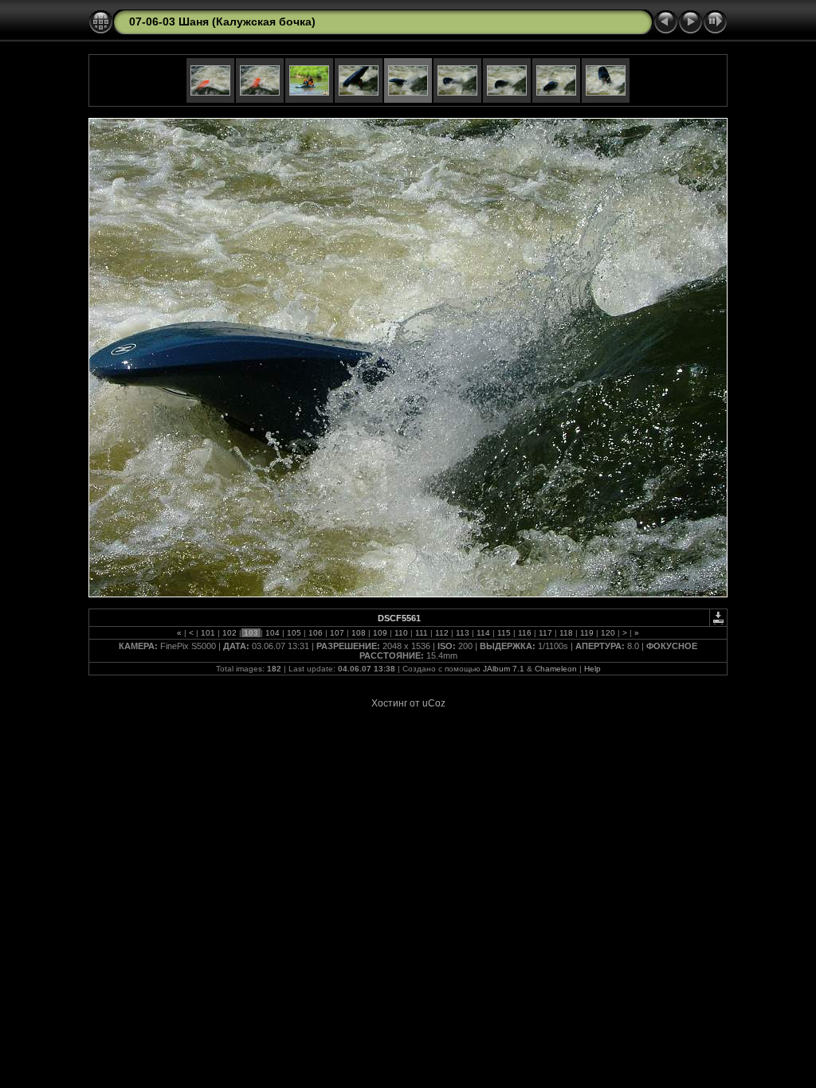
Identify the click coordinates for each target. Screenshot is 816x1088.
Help (592, 668)
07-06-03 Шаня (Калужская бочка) (222, 21)
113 (462, 632)
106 (315, 632)
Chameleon (556, 668)
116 (525, 632)
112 (442, 632)
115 (504, 632)
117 (545, 632)
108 (358, 632)
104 (272, 632)
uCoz (433, 703)
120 (608, 632)
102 (229, 632)
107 (337, 632)
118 (566, 632)
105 (294, 632)
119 (587, 632)
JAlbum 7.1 (503, 668)
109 (380, 632)
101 (208, 632)
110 (401, 632)
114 (483, 632)
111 (421, 632)
